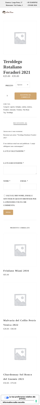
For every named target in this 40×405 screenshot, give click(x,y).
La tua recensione (13, 163)
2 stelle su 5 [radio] (7, 156)
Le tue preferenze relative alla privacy (22, 398)
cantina (24, 107)
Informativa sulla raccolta (14, 402)
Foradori (6, 110)
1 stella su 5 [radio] (4, 156)
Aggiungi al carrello (25, 96)
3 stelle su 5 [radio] (11, 156)
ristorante (13, 110)
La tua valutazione (14, 151)
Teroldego (10, 112)
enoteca (29, 107)
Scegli (20, 279)
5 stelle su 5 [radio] (17, 156)
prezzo (9, 85)
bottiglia (18, 107)
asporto (12, 107)
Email (24, 181)
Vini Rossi (26, 110)
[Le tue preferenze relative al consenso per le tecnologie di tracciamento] (36, 401)
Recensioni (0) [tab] (20, 123)
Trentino (19, 110)
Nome (6, 181)
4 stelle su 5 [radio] (14, 156)
